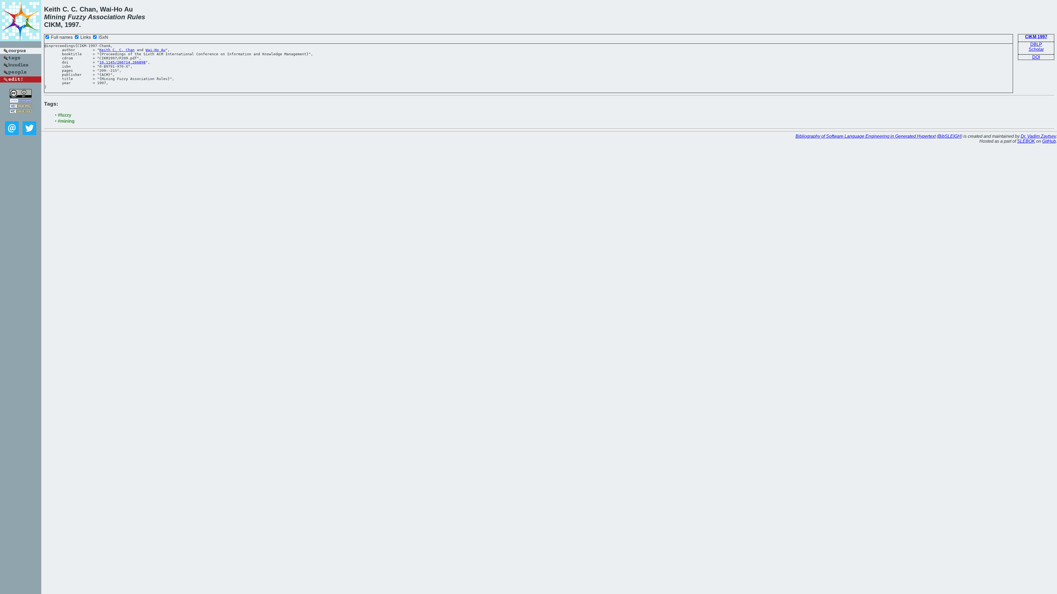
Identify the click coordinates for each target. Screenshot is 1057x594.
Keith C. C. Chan (117, 50)
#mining (66, 121)
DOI (1036, 57)
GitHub (1049, 141)
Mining (55, 17)
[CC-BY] (21, 96)
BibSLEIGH (949, 136)
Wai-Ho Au (155, 50)
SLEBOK (1026, 141)
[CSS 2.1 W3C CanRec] (21, 117)
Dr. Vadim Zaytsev (1038, 136)
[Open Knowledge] (21, 101)
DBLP (1036, 44)
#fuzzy (64, 115)
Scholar (1036, 49)
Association (106, 17)
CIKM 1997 (1036, 36)
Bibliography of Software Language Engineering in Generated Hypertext (866, 136)
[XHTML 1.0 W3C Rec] (21, 106)
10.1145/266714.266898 (122, 62)
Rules (136, 17)
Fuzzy (77, 17)
